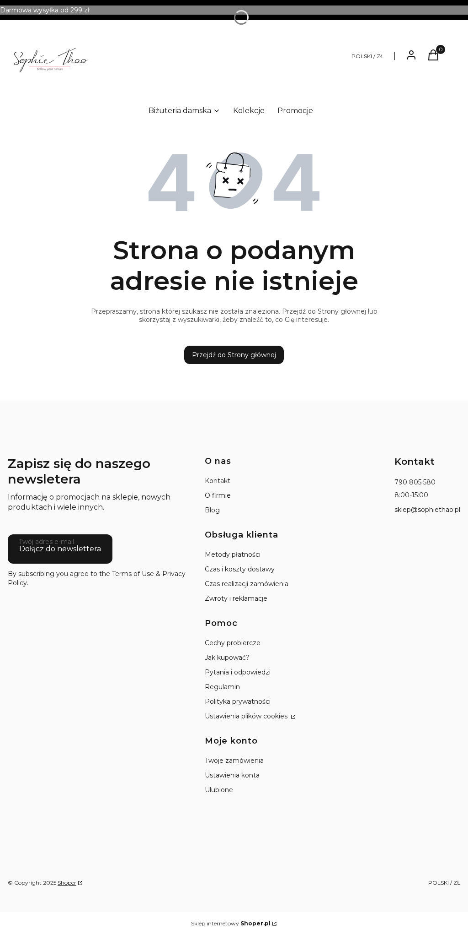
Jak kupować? (227, 657)
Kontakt (217, 481)
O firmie (218, 495)
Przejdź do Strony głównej (234, 355)
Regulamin (222, 687)
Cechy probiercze (233, 643)
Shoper (67, 882)
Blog (212, 510)
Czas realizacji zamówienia (246, 584)
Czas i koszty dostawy (240, 569)
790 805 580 (415, 482)
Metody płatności (233, 554)
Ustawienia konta (232, 775)
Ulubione (219, 790)
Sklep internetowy (231, 923)
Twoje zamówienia (234, 760)
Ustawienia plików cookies (247, 716)
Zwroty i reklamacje (236, 598)
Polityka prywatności (238, 701)
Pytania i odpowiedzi (238, 672)
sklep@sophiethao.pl (427, 510)
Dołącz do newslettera (60, 548)
